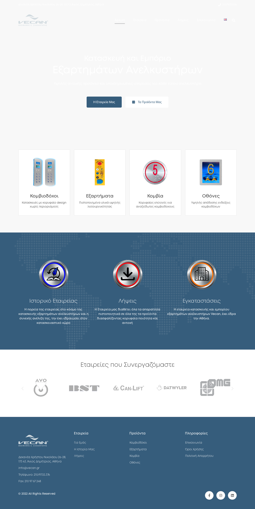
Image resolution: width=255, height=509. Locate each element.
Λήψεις (183, 20)
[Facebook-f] (209, 495)
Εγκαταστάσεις (202, 301)
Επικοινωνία (206, 20)
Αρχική (120, 20)
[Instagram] (220, 495)
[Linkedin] (232, 495)
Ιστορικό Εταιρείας (53, 301)
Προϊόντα (162, 20)
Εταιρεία (139, 20)
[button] (104, 102)
